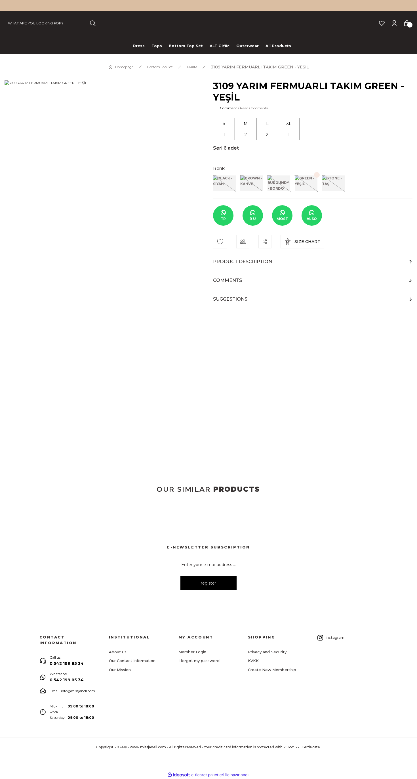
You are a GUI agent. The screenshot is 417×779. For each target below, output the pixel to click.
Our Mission (120, 669)
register (208, 583)
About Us (118, 652)
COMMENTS (227, 280)
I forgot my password (199, 660)
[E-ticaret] (207, 775)
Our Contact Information (132, 660)
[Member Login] (394, 23)
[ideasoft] (178, 775)
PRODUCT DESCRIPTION (242, 261)
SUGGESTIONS (230, 299)
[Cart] (406, 23)
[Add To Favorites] (220, 241)
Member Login (192, 652)
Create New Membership (272, 669)
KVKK (253, 660)
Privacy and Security (267, 652)
